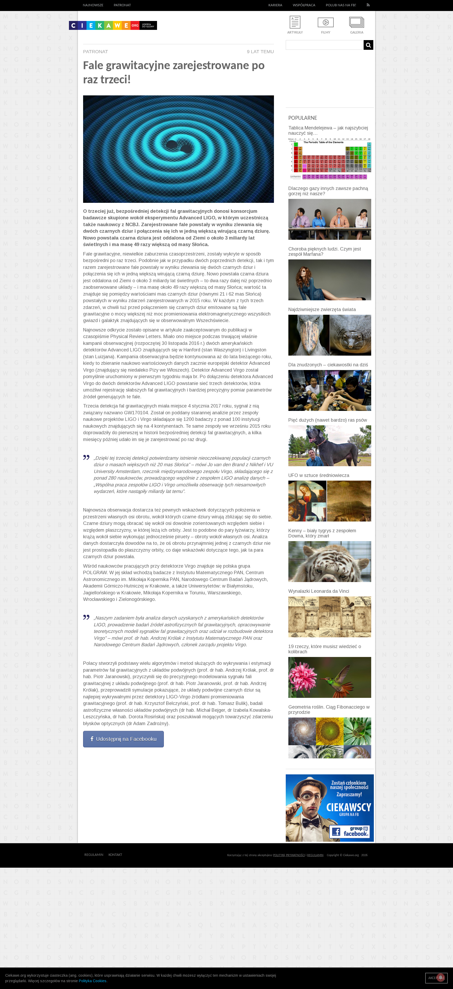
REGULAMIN (315, 855)
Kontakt (115, 855)
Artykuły (295, 33)
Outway (134, 855)
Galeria (356, 33)
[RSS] (368, 5)
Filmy (325, 33)
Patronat (122, 5)
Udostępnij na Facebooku (126, 739)
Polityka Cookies (92, 981)
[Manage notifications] (440, 977)
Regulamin (93, 855)
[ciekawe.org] (113, 27)
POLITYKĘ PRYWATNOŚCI (289, 855)
